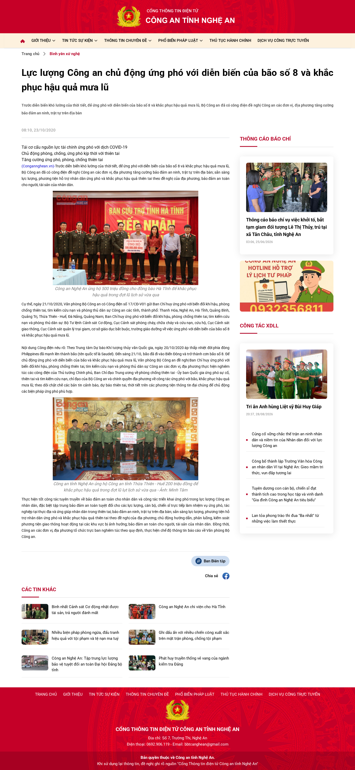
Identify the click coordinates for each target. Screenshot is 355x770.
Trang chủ (30, 54)
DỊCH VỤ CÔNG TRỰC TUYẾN (283, 40)
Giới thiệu (41, 40)
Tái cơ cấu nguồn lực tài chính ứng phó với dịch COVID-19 (74, 147)
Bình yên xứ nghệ (65, 54)
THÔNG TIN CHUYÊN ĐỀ (125, 40)
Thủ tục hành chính (241, 694)
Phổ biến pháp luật (194, 694)
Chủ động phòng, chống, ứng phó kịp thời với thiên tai (71, 153)
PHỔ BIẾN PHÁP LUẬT (178, 40)
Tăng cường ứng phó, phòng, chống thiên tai (62, 159)
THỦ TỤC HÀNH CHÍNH (230, 40)
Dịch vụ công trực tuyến (294, 694)
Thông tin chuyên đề (147, 694)
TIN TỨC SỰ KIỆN (77, 40)
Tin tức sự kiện (104, 694)
